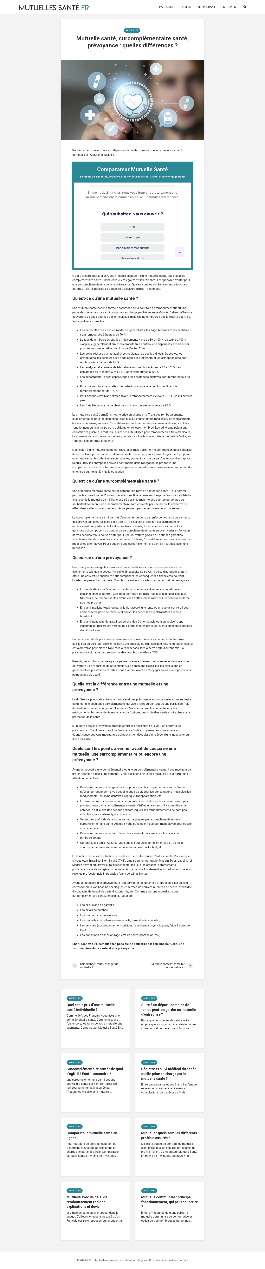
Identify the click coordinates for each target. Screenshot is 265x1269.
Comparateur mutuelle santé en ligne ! (92, 1135)
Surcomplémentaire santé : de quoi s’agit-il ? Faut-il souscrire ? (95, 1071)
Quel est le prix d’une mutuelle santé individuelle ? (91, 1007)
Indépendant (206, 6)
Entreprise (229, 6)
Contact (183, 1260)
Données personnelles (162, 1260)
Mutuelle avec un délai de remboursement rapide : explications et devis (87, 1202)
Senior (186, 6)
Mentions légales (136, 1260)
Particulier (167, 6)
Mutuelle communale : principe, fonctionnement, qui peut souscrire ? (169, 1202)
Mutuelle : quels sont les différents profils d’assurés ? (169, 1135)
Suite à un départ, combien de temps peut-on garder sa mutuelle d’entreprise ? (168, 1009)
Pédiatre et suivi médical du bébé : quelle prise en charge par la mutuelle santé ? (168, 1073)
